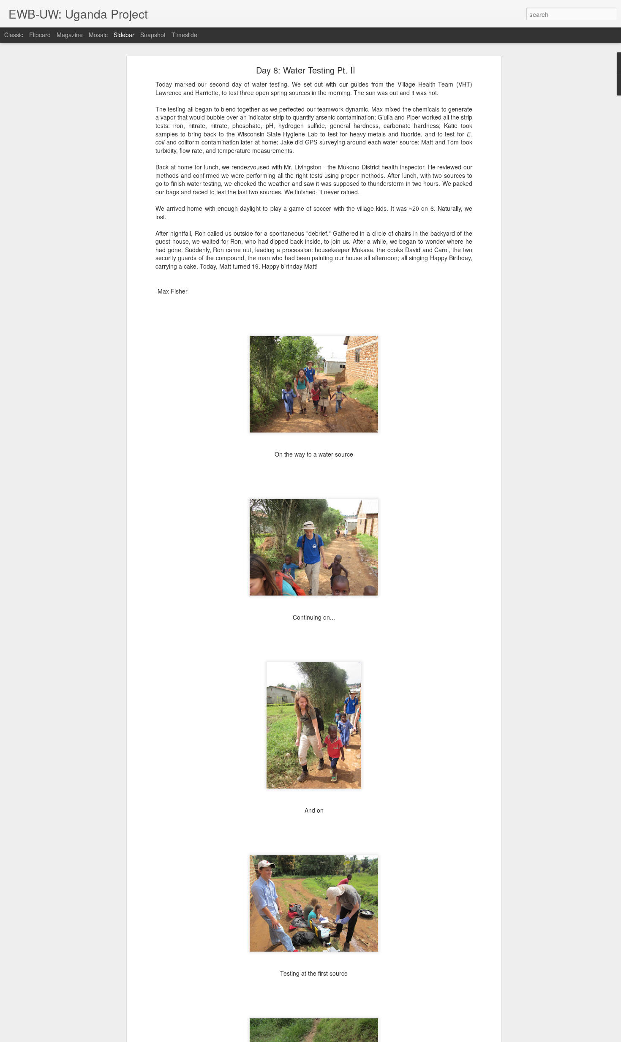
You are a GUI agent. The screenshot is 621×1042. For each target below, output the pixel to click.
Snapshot (153, 34)
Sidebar (124, 34)
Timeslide (184, 34)
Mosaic (98, 34)
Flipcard (40, 34)
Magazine (70, 34)
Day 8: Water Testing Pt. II (305, 70)
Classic (13, 34)
